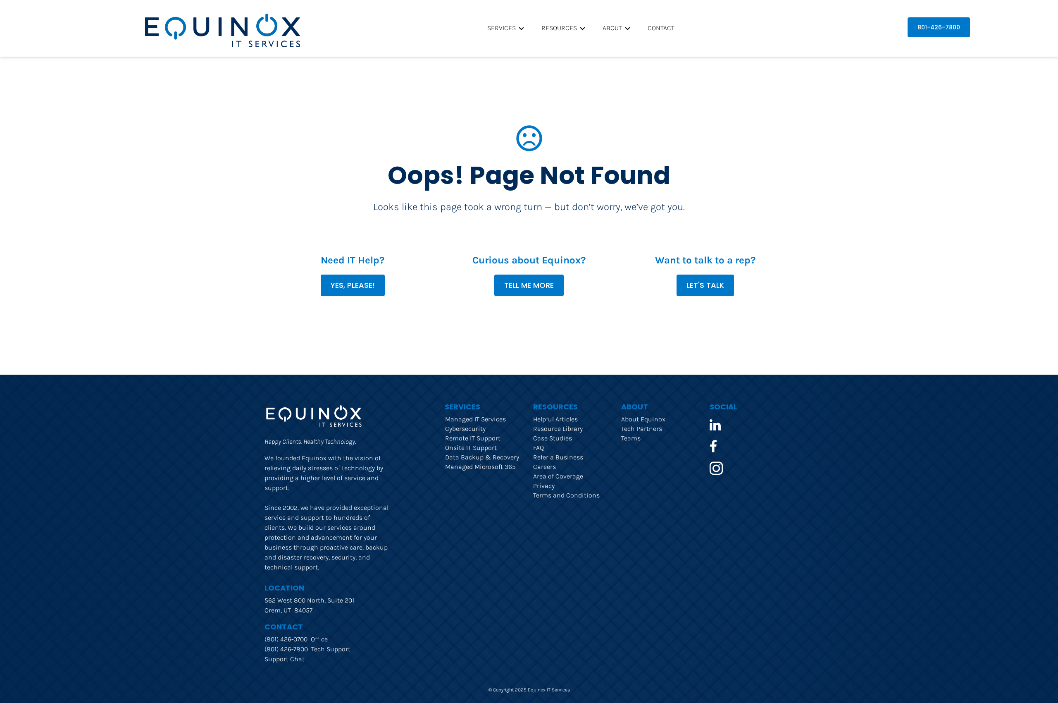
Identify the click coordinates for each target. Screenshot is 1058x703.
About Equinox (643, 419)
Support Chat (284, 659)
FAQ (538, 448)
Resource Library (558, 429)
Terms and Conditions (566, 495)
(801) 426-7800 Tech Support (307, 649)
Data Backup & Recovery (482, 457)
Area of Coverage (558, 476)
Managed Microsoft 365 (480, 467)
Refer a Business (558, 457)
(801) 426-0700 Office (296, 639)
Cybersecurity (465, 429)
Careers (544, 467)
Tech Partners (641, 429)
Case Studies (552, 438)
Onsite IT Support (471, 448)
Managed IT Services (475, 419)
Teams (631, 438)
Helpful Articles (555, 419)
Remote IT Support (472, 438)
